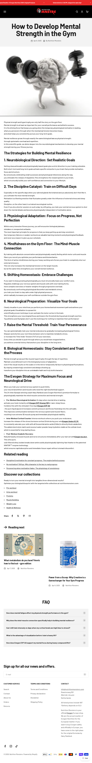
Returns (7, 706)
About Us (7, 698)
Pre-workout (11, 488)
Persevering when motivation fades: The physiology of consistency (32, 468)
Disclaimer (35, 698)
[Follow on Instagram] (10, 746)
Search (6, 689)
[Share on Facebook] (12, 516)
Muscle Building (12, 500)
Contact (7, 693)
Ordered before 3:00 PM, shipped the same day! (62, 2)
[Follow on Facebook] (5, 746)
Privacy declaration (38, 693)
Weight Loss (11, 504)
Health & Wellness (13, 508)
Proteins (9, 496)
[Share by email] (29, 516)
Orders (6, 702)
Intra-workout (11, 492)
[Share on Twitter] (18, 516)
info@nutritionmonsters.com (72, 689)
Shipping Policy (37, 702)
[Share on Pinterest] (24, 516)
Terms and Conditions (39, 689)
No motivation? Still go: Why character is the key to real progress (31, 464)
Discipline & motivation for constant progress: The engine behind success (35, 460)
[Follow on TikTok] (16, 746)
